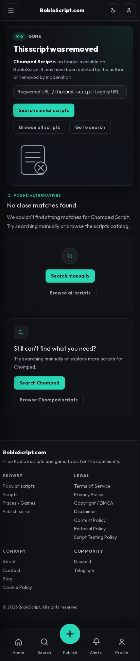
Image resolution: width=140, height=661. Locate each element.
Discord (82, 561)
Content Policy (90, 520)
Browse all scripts (39, 127)
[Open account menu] (129, 10)
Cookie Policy (17, 587)
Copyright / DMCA (93, 503)
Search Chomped (39, 383)
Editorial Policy (90, 529)
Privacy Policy (88, 494)
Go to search (90, 127)
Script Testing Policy (95, 537)
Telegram (84, 570)
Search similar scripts (44, 110)
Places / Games (19, 503)
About (9, 561)
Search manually (70, 276)
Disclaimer (85, 511)
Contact (11, 570)
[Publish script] (70, 634)
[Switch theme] (113, 10)
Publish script (17, 511)
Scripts (10, 494)
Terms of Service (92, 486)
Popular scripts (19, 486)
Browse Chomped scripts (49, 400)
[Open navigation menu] (11, 10)
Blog (8, 579)
